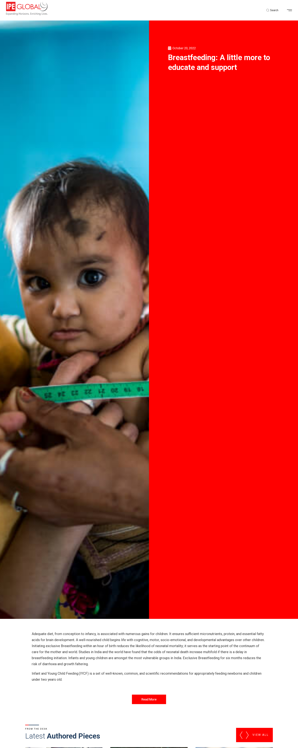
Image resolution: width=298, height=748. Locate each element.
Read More (149, 699)
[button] (291, 10)
